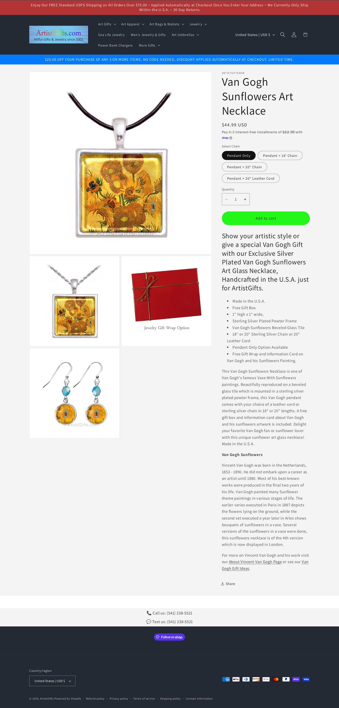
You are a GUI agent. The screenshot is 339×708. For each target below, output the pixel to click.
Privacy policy (119, 698)
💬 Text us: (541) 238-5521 (169, 621)
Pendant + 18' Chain (280, 155)
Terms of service (144, 698)
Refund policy (95, 698)
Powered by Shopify (67, 698)
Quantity (228, 189)
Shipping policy (170, 698)
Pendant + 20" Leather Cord (251, 178)
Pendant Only (239, 155)
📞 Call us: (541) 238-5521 (170, 613)
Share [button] (230, 583)
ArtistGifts (47, 698)
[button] (106, 24)
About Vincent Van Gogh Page (255, 562)
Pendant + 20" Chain (244, 167)
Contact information (199, 698)
